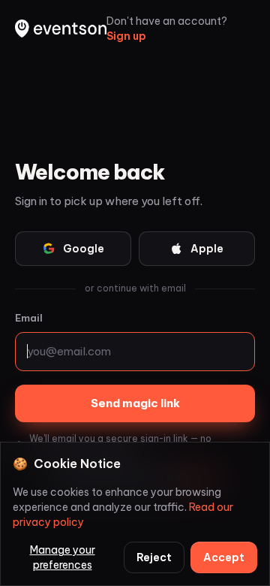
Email (29, 318)
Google (83, 248)
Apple (207, 248)
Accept (223, 557)
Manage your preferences (62, 557)
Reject (154, 557)
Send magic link (135, 403)
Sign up (126, 36)
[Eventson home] (60, 29)
